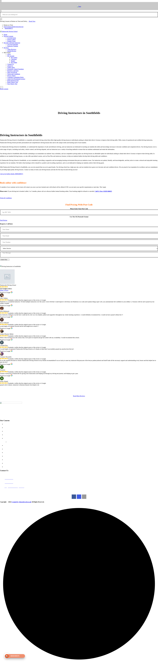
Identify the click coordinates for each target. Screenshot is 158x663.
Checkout (14, 59)
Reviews (6, 47)
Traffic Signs (11, 67)
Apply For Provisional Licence (16, 79)
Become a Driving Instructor (12, 43)
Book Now (32, 21)
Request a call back (12, 70)
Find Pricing (3, 220)
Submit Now (4, 259)
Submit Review (11, 51)
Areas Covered (9, 435)
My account (10, 56)
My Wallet (14, 62)
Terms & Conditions (6, 198)
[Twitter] (79, 496)
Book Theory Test (12, 82)
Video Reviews (11, 49)
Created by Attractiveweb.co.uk (21, 502)
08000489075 (9, 28)
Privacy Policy (11, 75)
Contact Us (10, 64)
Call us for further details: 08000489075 (11, 174)
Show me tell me (12, 72)
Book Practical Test (13, 80)
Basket (13, 61)
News (9, 54)
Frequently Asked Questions (15, 69)
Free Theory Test (12, 84)
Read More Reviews (79, 396)
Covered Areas (11, 38)
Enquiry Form (11, 41)
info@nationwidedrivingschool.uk (13, 26)
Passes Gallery (11, 39)
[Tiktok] (84, 496)
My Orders (14, 57)
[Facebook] (74, 496)
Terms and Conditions (13, 74)
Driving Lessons (8, 36)
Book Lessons (4, 89)
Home (5, 34)
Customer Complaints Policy (15, 77)
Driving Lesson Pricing (12, 424)
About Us (10, 66)
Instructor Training (12, 46)
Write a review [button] (4, 290)
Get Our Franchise (12, 44)
